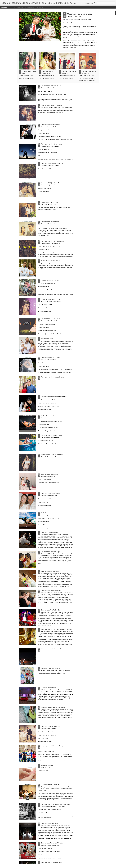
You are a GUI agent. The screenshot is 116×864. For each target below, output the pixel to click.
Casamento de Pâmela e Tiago (50, 552)
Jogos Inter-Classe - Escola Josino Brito (53, 707)
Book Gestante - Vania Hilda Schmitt (52, 455)
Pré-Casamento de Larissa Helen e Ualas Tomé (55, 804)
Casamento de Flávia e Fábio (50, 222)
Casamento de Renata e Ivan (50, 474)
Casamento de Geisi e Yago (79, 13)
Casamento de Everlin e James (50, 358)
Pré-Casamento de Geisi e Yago (47, 72)
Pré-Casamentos (29, 7)
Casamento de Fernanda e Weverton (52, 843)
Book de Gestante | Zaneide (49, 416)
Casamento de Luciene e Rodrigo (51, 590)
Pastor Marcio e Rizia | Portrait (50, 202)
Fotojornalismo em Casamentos (50, 785)
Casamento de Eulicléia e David (50, 319)
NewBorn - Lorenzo (47, 765)
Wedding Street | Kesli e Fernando (51, 105)
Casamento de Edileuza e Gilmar (51, 493)
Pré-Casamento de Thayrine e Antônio (52, 241)
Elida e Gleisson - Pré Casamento (51, 649)
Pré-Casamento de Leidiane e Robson (52, 377)
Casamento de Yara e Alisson (50, 532)
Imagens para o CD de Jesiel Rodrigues (53, 746)
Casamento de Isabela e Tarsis (50, 823)
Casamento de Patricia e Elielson (51, 86)
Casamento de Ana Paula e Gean (51, 610)
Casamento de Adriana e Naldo (50, 125)
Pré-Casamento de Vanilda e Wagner (52, 435)
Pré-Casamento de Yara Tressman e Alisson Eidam (56, 629)
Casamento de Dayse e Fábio (50, 571)
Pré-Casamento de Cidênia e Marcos (52, 144)
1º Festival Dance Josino (48, 688)
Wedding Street (39, 7)
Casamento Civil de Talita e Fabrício (52, 163)
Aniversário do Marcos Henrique (50, 668)
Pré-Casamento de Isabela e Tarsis (51, 862)
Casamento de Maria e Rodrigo (50, 726)
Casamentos (20, 7)
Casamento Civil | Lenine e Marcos (51, 183)
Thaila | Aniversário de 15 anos (50, 299)
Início (13, 7)
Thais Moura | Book (47, 513)
